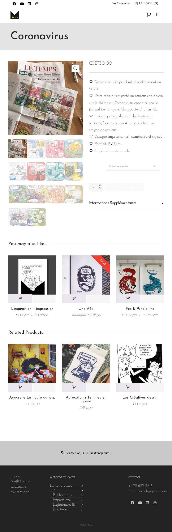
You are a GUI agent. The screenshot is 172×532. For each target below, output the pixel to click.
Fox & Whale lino (140, 309)
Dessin (93, 164)
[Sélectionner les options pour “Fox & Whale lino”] (128, 298)
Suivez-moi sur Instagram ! (86, 453)
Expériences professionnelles (65, 505)
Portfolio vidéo (61, 486)
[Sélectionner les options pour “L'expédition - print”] (20, 298)
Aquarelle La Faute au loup (32, 398)
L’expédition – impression (32, 309)
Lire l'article (148, 110)
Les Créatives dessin (140, 398)
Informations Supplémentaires (112, 203)
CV (52, 490)
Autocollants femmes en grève (86, 399)
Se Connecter (121, 3)
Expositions (61, 500)
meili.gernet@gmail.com (148, 491)
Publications (62, 495)
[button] (75, 68)
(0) (148, 3)
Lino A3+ (86, 309)
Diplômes (60, 510)
